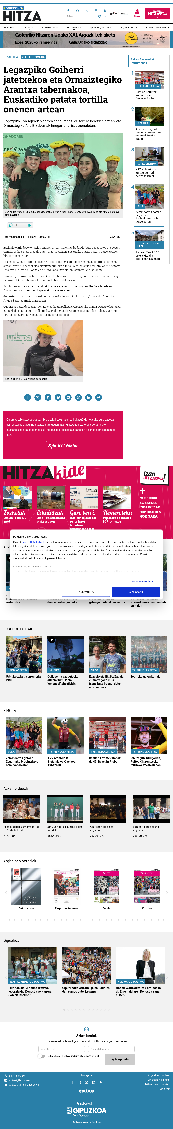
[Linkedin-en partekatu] (88, 397)
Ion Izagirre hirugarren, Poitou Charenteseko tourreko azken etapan (146, 761)
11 (121, 236)
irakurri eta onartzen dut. (73, 1056)
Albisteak (9, 27)
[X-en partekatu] (37, 397)
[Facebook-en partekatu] (27, 397)
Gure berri (148, 498)
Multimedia (74, 27)
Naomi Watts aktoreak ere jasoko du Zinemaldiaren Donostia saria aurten (138, 991)
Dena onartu (135, 591)
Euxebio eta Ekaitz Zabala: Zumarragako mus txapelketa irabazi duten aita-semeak (107, 682)
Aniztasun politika (159, 1079)
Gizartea (10, 57)
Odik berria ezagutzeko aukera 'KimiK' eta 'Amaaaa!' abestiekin (62, 680)
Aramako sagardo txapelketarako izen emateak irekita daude (148, 133)
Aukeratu (84, 591)
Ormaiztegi (45, 237)
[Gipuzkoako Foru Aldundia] (86, 1115)
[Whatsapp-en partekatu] (78, 397)
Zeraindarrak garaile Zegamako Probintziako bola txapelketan (148, 216)
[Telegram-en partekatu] (68, 397)
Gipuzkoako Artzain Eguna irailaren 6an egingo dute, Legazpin (86, 989)
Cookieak (164, 1089)
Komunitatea (50, 27)
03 (118, 236)
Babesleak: (86, 1103)
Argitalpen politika (159, 1075)
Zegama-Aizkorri (66, 908)
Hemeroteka (150, 512)
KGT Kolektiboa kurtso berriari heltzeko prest (145, 173)
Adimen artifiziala (158, 27)
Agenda (29, 27)
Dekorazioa (26, 908)
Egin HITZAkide (63, 446)
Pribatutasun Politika (58, 1056)
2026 (113, 236)
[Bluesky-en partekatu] (58, 397)
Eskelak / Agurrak (101, 27)
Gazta (107, 908)
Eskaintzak (149, 507)
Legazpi (32, 237)
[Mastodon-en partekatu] (48, 397)
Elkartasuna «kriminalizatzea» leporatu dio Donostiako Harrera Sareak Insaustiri (30, 991)
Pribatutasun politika (157, 1084)
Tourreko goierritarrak (145, 676)
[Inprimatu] (98, 397)
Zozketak (148, 503)
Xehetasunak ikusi (143, 581)
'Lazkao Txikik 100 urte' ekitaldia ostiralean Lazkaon (147, 255)
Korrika (147, 908)
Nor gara (148, 516)
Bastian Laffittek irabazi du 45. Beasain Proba (146, 95)
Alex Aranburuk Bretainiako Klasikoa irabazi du (61, 761)
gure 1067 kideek (33, 541)
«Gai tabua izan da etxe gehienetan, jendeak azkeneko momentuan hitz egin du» (148, 600)
